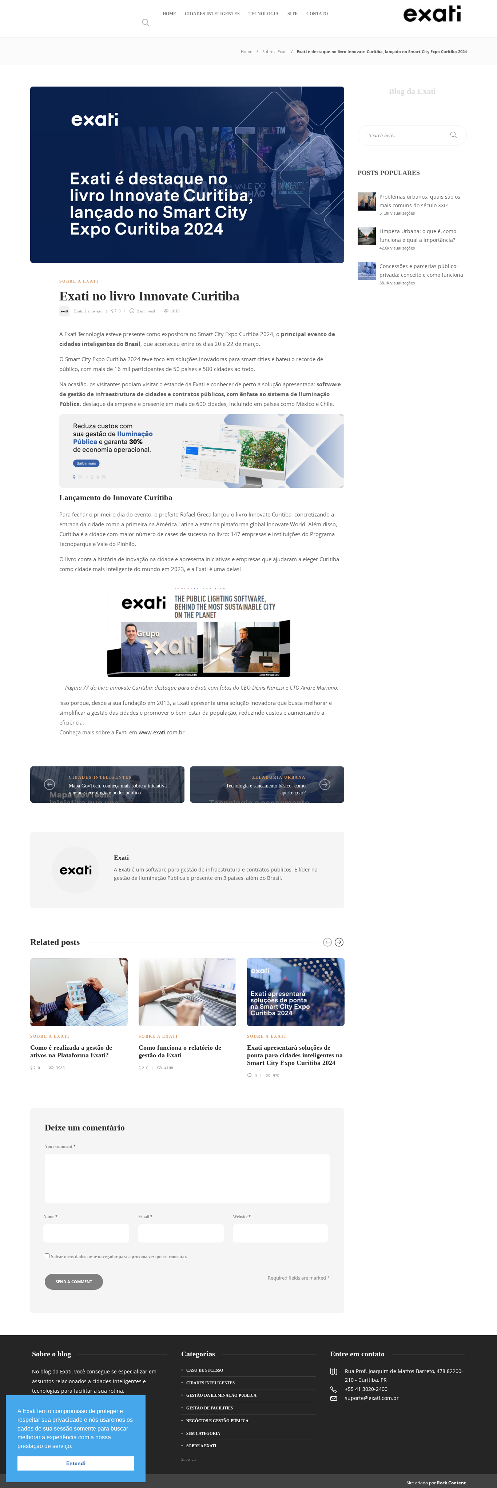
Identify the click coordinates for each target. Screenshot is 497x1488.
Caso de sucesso (204, 1370)
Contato (317, 13)
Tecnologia (264, 13)
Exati (77, 311)
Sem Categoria (203, 1433)
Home (169, 13)
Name (50, 1216)
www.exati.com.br (161, 732)
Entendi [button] (76, 1463)
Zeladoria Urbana (279, 777)
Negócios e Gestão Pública (217, 1421)
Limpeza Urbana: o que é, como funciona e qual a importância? (417, 235)
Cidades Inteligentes (212, 13)
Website (242, 1216)
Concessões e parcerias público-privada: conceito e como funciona (421, 270)
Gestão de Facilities (209, 1408)
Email (145, 1216)
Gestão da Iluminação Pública (221, 1395)
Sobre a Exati (274, 51)
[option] (79, 1013)
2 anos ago (93, 311)
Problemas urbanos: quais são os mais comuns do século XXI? (419, 201)
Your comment (60, 1146)
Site (292, 13)
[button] (75, 1446)
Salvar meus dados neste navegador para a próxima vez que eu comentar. (119, 1256)
